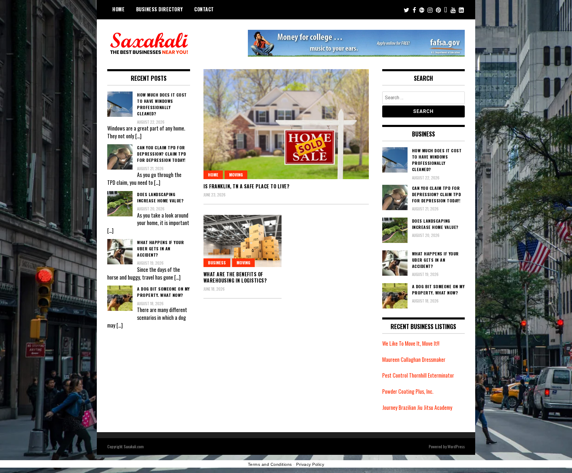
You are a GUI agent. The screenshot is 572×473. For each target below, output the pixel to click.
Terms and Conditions (270, 464)
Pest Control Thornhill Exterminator (418, 375)
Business (217, 262)
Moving (236, 174)
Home (118, 9)
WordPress (456, 446)
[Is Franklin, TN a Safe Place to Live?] (286, 124)
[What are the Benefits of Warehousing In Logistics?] (242, 241)
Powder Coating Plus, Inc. (407, 391)
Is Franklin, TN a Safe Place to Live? (246, 186)
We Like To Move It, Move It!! (410, 343)
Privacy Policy (310, 464)
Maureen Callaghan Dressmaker (413, 359)
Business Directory (159, 9)
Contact (204, 9)
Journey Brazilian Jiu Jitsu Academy (417, 407)
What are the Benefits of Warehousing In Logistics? (235, 277)
